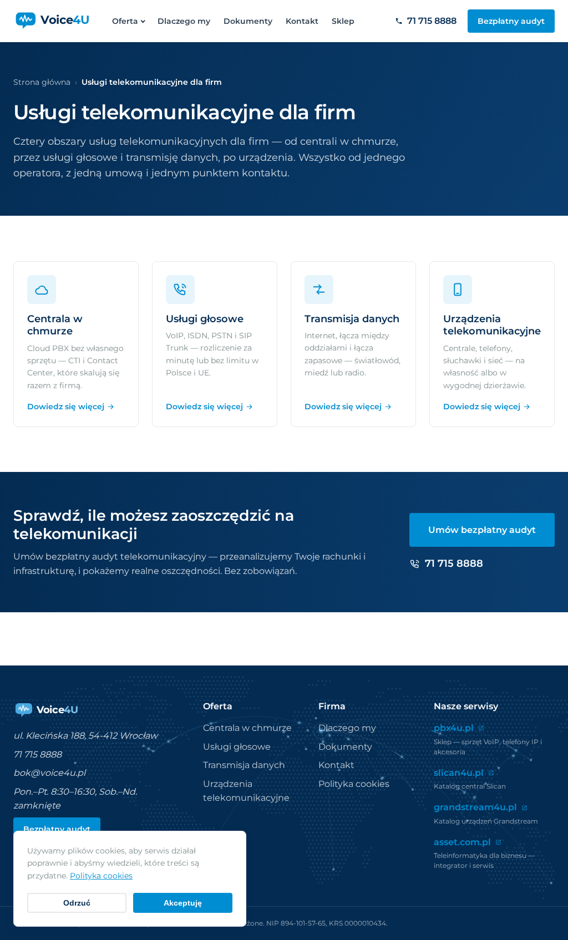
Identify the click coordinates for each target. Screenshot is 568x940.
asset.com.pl (462, 842)
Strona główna (41, 82)
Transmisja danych (244, 765)
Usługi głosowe (237, 746)
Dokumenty (248, 21)
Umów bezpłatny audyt (482, 530)
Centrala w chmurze (247, 728)
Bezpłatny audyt (511, 21)
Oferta (125, 21)
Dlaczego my (184, 21)
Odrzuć (76, 902)
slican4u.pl (459, 773)
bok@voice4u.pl (49, 773)
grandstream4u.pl (475, 807)
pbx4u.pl (454, 728)
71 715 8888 (432, 21)
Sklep (343, 21)
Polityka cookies (353, 784)
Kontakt (302, 21)
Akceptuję (183, 902)
